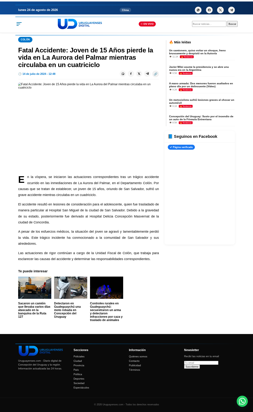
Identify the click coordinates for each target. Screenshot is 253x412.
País (76, 369)
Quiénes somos (138, 356)
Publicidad (135, 365)
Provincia (79, 365)
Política (78, 374)
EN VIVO (149, 24)
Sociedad (79, 383)
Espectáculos (81, 387)
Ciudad (78, 360)
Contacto (134, 360)
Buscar (232, 24)
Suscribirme (192, 366)
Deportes (79, 378)
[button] (242, 401)
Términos (134, 369)
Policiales (79, 356)
